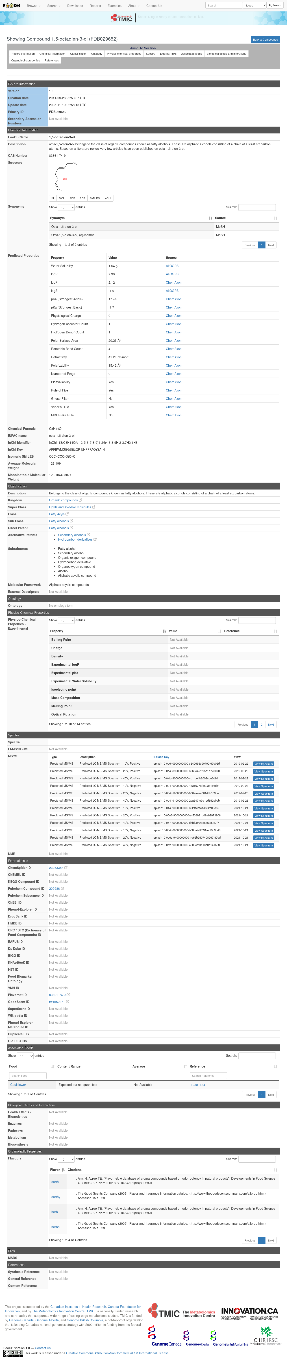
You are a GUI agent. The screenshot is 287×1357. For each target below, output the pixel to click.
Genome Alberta (47, 1320)
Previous (250, 245)
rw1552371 (57, 1001)
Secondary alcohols (72, 535)
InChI (107, 198)
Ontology (96, 53)
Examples (115, 5)
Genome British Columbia (85, 1320)
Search (52, 5)
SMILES (95, 198)
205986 (55, 888)
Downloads (75, 5)
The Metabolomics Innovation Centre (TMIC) (64, 1311)
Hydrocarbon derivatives (75, 539)
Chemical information (52, 53)
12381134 (198, 1084)
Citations (75, 1169)
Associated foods (191, 53)
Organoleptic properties (25, 60)
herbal (55, 1226)
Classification (78, 53)
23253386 (56, 867)
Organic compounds (64, 500)
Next (271, 245)
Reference (232, 630)
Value (173, 630)
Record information (23, 53)
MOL (62, 198)
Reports (95, 5)
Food (13, 1066)
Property (56, 630)
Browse (32, 5)
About (132, 5)
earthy (55, 1196)
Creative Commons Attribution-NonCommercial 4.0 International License (118, 1353)
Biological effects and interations (226, 53)
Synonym (57, 217)
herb (54, 1211)
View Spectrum (263, 764)
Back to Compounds (265, 39)
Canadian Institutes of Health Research (78, 1306)
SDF (72, 198)
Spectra (150, 53)
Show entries (67, 207)
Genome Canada (21, 1320)
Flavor (55, 1169)
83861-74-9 (58, 994)
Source (220, 217)
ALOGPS (172, 265)
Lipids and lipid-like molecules (70, 507)
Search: (231, 207)
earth (55, 1181)
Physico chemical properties (124, 53)
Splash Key (161, 757)
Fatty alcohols (59, 521)
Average (139, 1066)
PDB (82, 198)
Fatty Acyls (57, 514)
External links (168, 53)
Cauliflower (18, 1084)
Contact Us (154, 5)
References (52, 60)
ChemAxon (174, 282)
